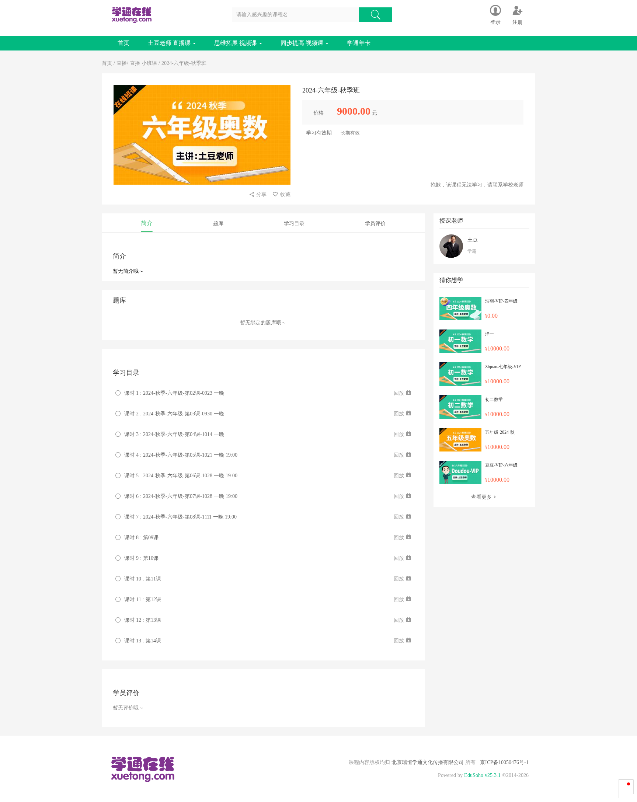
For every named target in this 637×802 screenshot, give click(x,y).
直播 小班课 (143, 63)
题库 (218, 223)
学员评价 (375, 223)
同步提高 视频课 (303, 43)
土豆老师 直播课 (170, 43)
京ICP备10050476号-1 (504, 762)
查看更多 (481, 497)
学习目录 (294, 223)
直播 (121, 63)
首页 (123, 43)
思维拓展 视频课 (236, 43)
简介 (147, 223)
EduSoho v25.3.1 (482, 775)
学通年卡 (358, 43)
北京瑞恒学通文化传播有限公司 (427, 762)
